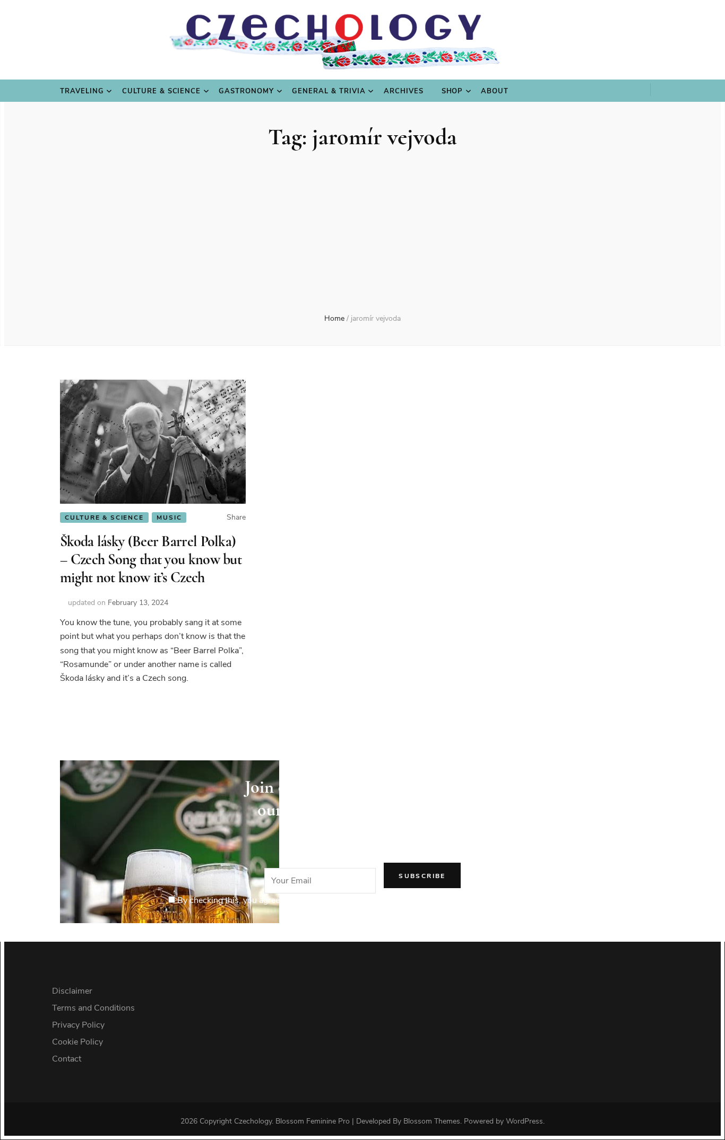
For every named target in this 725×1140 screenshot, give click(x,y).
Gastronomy (246, 91)
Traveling (82, 91)
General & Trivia (329, 91)
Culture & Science (161, 91)
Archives (404, 91)
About (494, 91)
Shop (452, 91)
